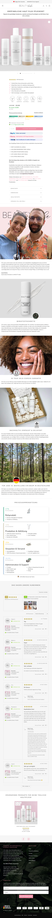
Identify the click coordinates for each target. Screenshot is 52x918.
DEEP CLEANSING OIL (27, 177)
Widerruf (25, 915)
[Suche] (46, 5)
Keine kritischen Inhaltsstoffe (9, 870)
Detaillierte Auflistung (38, 112)
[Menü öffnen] (2, 5)
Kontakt (30, 853)
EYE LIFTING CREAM (23, 180)
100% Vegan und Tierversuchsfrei (11, 868)
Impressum (35, 915)
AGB (22, 915)
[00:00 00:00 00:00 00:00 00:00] (26, 45)
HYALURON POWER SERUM (26, 178)
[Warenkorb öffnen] (49, 5)
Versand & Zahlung (33, 855)
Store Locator (32, 858)
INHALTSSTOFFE (15, 197)
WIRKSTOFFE (14, 188)
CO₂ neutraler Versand (8, 872)
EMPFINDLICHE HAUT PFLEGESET (26, 826)
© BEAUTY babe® (7, 910)
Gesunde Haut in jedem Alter (10, 867)
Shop (30, 848)
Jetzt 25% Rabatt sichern (26, 896)
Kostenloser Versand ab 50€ (17, 123)
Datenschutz (30, 915)
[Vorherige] (17, 73)
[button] (16, 80)
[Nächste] (34, 73)
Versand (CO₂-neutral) (18, 201)
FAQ (30, 863)
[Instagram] (28, 839)
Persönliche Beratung (33, 851)
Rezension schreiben (43, 592)
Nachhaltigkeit (32, 860)
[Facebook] (23, 839)
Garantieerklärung (17, 915)
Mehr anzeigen (25, 786)
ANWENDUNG (14, 192)
